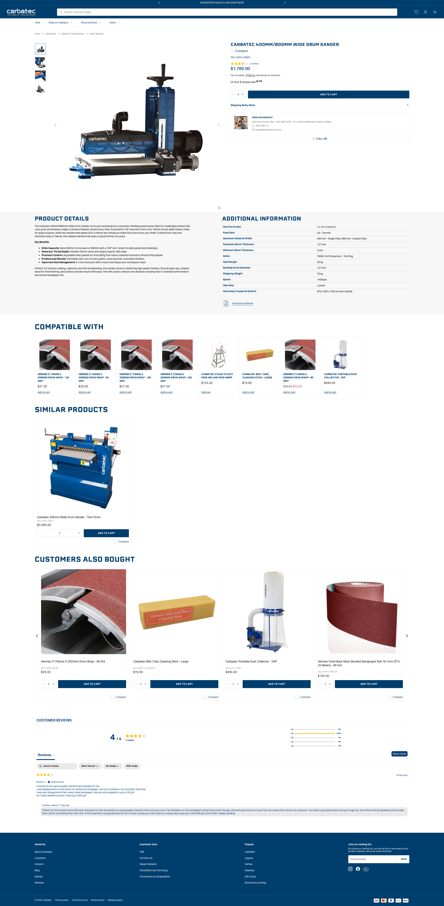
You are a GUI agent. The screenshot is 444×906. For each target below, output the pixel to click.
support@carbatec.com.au (268, 129)
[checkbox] (131, 766)
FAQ (142, 851)
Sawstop (249, 870)
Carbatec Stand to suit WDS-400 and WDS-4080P (217, 376)
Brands (38, 876)
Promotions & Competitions (155, 876)
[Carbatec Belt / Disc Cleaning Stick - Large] (259, 355)
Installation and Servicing (154, 870)
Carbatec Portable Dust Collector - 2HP (340, 376)
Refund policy (97, 900)
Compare (241, 51)
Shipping (250, 75)
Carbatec (250, 851)
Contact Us (146, 857)
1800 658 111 (262, 125)
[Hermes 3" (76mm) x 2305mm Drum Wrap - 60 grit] (95, 355)
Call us (321, 138)
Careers (39, 864)
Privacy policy (62, 900)
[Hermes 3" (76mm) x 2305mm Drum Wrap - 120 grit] (54, 355)
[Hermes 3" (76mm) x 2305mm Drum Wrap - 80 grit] (300, 355)
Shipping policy (115, 900)
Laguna (249, 857)
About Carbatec (43, 851)
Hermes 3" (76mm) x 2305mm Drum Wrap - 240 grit (176, 377)
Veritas (249, 864)
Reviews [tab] (46, 755)
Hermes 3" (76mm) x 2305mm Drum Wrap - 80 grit (298, 377)
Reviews (39, 882)
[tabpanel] (222, 790)
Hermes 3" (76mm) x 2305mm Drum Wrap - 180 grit (135, 377)
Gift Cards (250, 876)
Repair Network (148, 864)
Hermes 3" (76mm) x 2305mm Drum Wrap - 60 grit (94, 377)
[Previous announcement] (159, 2)
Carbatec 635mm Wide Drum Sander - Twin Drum (69, 517)
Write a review (399, 754)
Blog (37, 870)
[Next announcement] (285, 2)
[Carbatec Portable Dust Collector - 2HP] (341, 355)
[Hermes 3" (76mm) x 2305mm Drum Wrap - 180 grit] (136, 355)
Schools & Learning (255, 882)
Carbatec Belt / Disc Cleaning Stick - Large (257, 376)
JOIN (404, 859)
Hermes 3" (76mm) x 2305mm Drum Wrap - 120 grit (53, 377)
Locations (40, 857)
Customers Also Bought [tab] (85, 559)
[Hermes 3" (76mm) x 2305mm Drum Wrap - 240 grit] (177, 355)
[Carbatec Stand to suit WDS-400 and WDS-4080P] (218, 355)
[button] (435, 12)
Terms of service (80, 900)
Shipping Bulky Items (243, 105)
